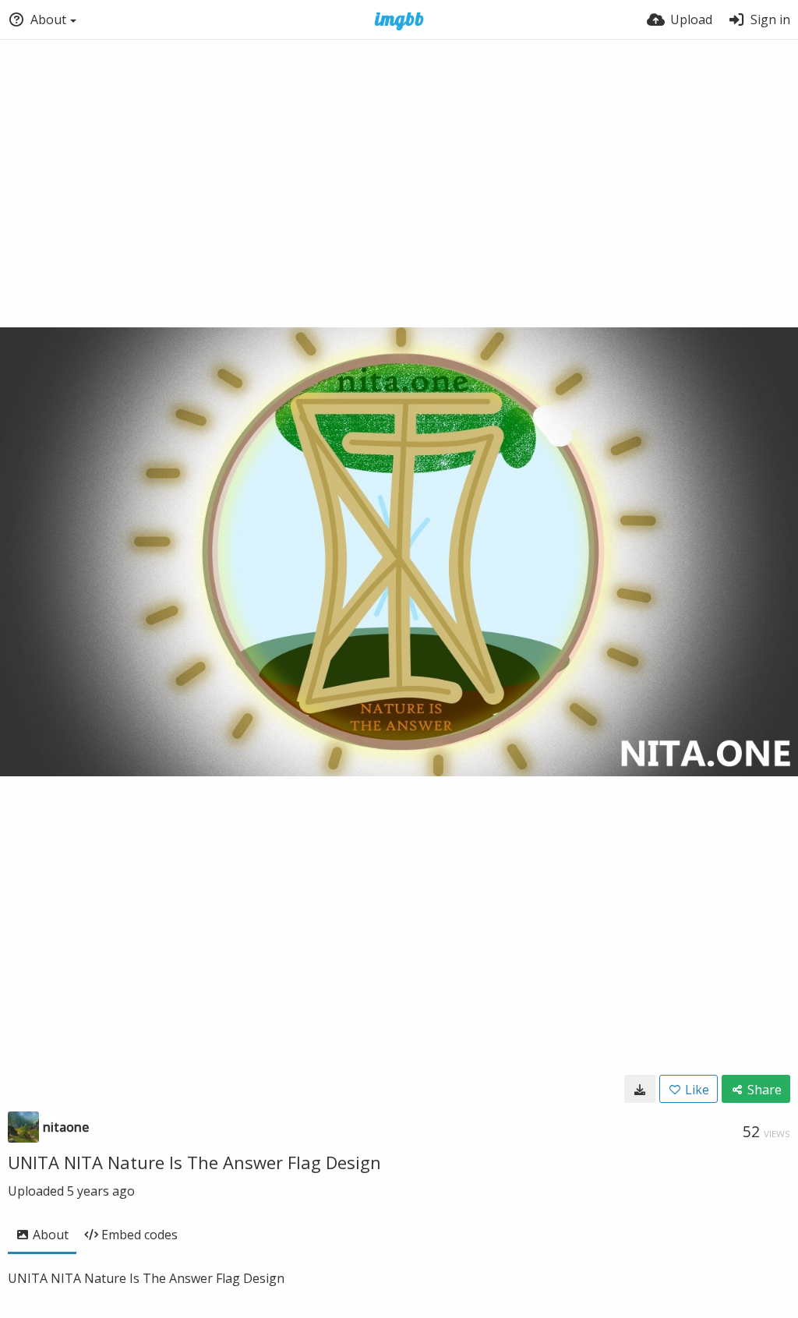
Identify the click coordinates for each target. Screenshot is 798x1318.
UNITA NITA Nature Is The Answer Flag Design (194, 1162)
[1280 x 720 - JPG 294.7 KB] (639, 1089)
